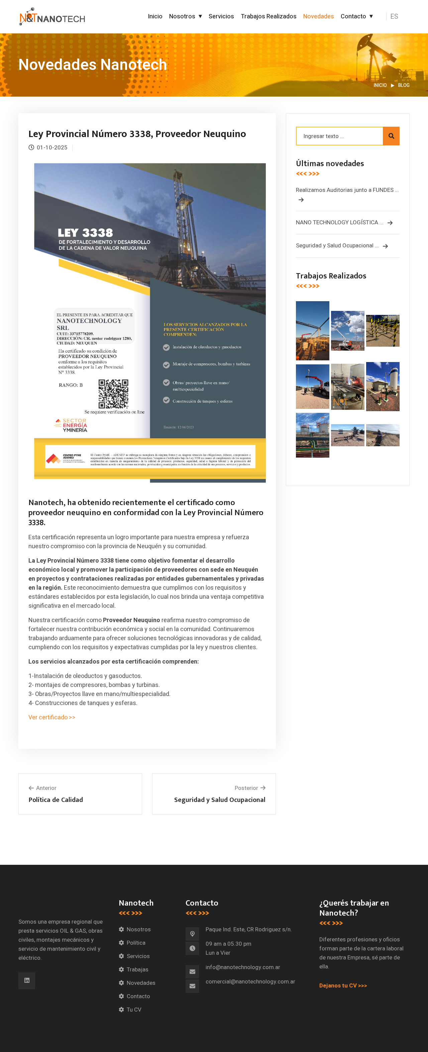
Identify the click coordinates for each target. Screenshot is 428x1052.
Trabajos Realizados (269, 16)
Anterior (46, 788)
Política (136, 943)
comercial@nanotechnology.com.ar (250, 981)
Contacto (353, 16)
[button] (399, 17)
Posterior (246, 788)
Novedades (318, 16)
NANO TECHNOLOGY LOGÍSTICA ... (340, 222)
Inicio (155, 16)
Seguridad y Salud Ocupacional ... (338, 245)
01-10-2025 (52, 147)
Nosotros (182, 16)
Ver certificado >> (52, 717)
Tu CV (134, 1010)
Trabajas (137, 969)
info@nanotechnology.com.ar (243, 967)
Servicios (221, 16)
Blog (404, 85)
